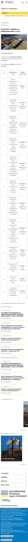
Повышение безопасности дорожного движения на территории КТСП (12, 350)
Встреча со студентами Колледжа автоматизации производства (11, 339)
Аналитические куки (6, 522)
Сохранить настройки (7, 536)
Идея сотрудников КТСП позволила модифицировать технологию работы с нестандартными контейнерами (13, 327)
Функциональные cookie (7, 529)
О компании (5, 473)
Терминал (4, 477)
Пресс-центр (5, 485)
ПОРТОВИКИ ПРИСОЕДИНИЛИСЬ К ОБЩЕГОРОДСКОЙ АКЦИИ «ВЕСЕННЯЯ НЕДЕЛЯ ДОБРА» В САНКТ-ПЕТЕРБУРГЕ (12, 314)
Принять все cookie (6, 540)
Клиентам (4, 481)
